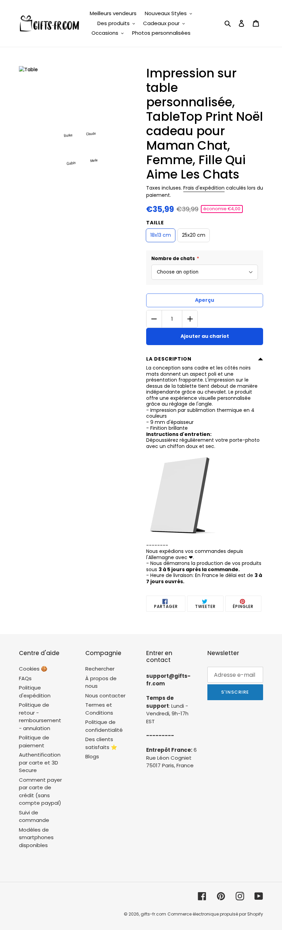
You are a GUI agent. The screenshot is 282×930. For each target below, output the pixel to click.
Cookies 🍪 (33, 668)
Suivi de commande (34, 816)
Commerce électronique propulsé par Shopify (215, 914)
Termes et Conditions (99, 708)
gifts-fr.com (153, 914)
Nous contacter (105, 695)
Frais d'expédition (204, 187)
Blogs (92, 756)
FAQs (25, 678)
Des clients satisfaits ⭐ (101, 743)
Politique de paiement (34, 741)
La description (169, 358)
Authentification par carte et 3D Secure (40, 762)
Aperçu (204, 300)
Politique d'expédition (35, 691)
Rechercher (100, 668)
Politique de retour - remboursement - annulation (40, 716)
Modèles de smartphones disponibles (36, 837)
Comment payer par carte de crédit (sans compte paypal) (40, 791)
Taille (155, 222)
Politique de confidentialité (104, 726)
